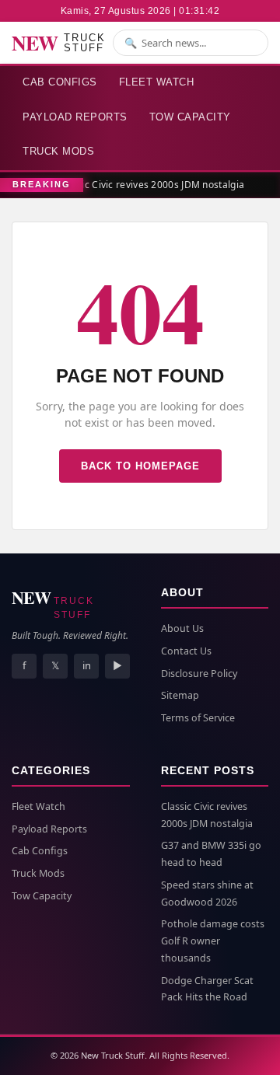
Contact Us (186, 651)
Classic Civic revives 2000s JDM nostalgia (150, 184)
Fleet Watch (156, 82)
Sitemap (180, 695)
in (86, 665)
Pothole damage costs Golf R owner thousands (212, 941)
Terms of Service (198, 717)
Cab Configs (60, 82)
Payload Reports (75, 117)
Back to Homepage (140, 466)
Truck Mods (58, 151)
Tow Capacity (190, 117)
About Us (182, 628)
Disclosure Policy (199, 673)
